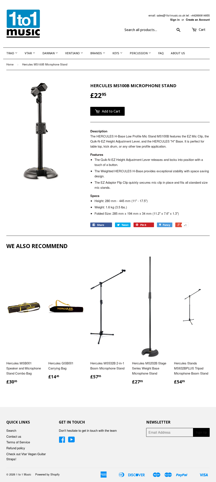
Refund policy (15, 448)
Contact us (13, 436)
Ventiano (73, 53)
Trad (10, 53)
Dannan (48, 53)
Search (11, 430)
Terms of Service (18, 442)
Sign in (175, 20)
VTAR (29, 53)
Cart (201, 29)
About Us (178, 53)
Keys (116, 53)
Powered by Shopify (47, 474)
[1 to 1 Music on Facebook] (62, 441)
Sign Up (201, 432)
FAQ (161, 53)
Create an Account (198, 20)
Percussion (139, 53)
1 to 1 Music (23, 474)
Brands (96, 53)
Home (10, 64)
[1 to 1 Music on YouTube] (71, 441)
